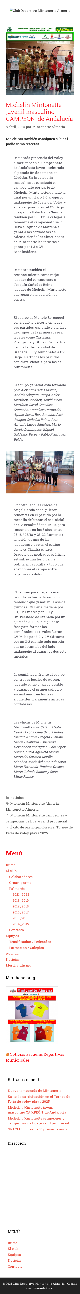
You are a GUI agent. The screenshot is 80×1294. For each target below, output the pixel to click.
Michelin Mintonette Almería (34, 803)
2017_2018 (20, 906)
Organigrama (20, 882)
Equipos (12, 936)
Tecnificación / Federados (30, 941)
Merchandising (18, 965)
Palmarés (17, 888)
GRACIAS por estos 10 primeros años (37, 1129)
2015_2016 (20, 918)
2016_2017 (20, 912)
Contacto (16, 930)
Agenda (12, 953)
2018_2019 (20, 900)
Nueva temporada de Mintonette (34, 1090)
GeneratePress (43, 1288)
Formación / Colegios (26, 947)
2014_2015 (20, 924)
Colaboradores (21, 877)
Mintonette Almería (22, 809)
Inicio (10, 865)
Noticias (13, 959)
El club (11, 871)
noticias (17, 797)
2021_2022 (20, 894)
